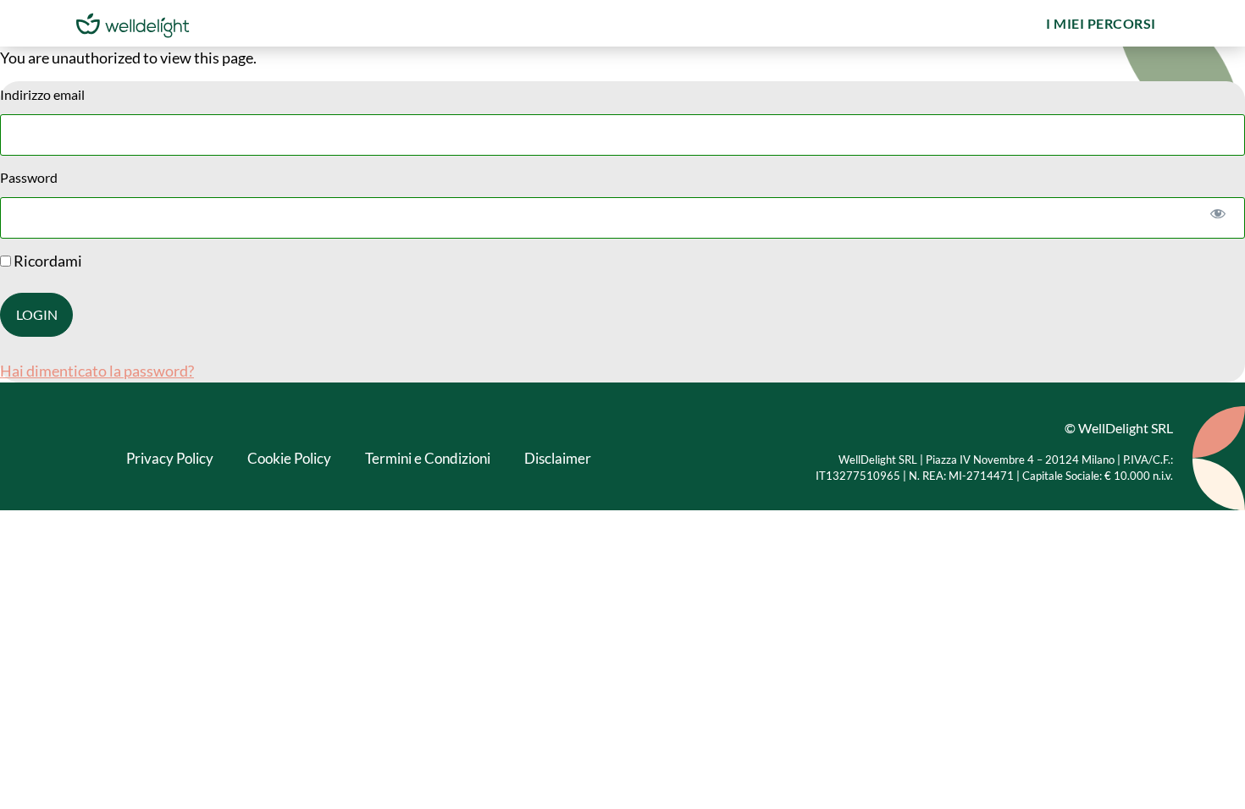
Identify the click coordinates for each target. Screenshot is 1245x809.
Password (29, 177)
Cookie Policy (289, 458)
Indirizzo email (42, 94)
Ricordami (46, 260)
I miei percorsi (1101, 23)
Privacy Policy (169, 458)
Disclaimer (557, 458)
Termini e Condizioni (427, 458)
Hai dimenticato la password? (97, 370)
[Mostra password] (1217, 213)
